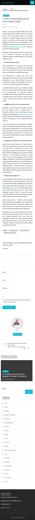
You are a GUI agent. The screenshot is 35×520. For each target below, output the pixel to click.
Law (5, 454)
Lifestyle (6, 458)
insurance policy (24, 230)
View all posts (17, 334)
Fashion (6, 426)
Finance (6, 430)
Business (6, 411)
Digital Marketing (9, 415)
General (6, 442)
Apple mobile (15, 187)
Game (6, 438)
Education (7, 418)
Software (7, 470)
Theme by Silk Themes (17, 517)
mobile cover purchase (10, 232)
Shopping (7, 462)
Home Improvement (9, 450)
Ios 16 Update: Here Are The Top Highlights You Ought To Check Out (14, 375)
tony (6, 27)
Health (6, 446)
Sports (6, 473)
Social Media (8, 466)
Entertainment (8, 422)
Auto (5, 403)
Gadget (12, 9)
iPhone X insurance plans (25, 114)
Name (4, 272)
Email (4, 280)
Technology (7, 477)
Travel (6, 481)
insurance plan (13, 230)
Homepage (5, 9)
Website (5, 288)
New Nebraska (8, 3)
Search (4, 388)
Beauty (6, 407)
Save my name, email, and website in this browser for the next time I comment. (17, 301)
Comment (6, 248)
